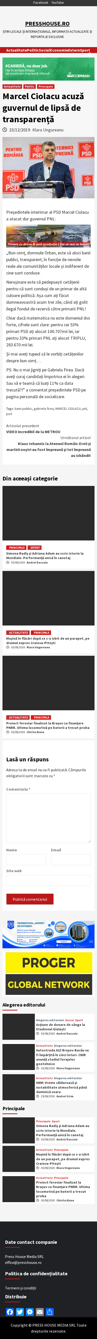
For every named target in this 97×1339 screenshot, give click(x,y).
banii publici (23, 408)
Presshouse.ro (47, 23)
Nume (11, 849)
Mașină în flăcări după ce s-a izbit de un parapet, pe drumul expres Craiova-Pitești (48, 640)
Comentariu (18, 789)
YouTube (57, 2)
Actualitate (16, 50)
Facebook (40, 2)
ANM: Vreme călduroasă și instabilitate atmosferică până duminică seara (61, 1087)
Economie (59, 50)
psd (9, 414)
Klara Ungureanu (47, 130)
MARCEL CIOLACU (68, 408)
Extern (74, 50)
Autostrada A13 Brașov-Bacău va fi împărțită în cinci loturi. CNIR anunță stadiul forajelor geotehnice (62, 1057)
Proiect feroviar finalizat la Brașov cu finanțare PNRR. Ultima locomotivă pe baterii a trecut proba (48, 725)
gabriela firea (44, 408)
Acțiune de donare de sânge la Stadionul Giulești (60, 1026)
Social (44, 50)
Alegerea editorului (50, 1020)
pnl (84, 408)
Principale (46, 86)
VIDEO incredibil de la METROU (33, 428)
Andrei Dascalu (37, 562)
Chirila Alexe (35, 732)
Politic (33, 50)
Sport (85, 50)
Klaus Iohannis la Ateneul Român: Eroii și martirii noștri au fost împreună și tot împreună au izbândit (48, 446)
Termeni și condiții (20, 1287)
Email (56, 849)
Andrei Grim (64, 1096)
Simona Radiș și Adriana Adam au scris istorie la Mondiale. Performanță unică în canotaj (45, 555)
